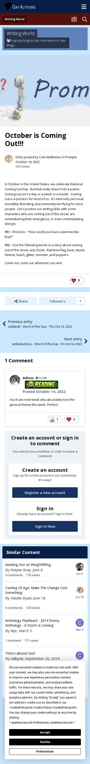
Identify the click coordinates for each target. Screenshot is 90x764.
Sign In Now (45, 526)
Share (23, 301)
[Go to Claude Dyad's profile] (80, 590)
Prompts (71, 157)
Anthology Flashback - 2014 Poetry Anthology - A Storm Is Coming (32, 623)
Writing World (21, 33)
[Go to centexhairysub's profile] (80, 623)
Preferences (45, 751)
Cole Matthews (50, 157)
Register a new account (45, 492)
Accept (45, 732)
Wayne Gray (21, 569)
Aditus (28, 378)
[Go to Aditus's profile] (15, 380)
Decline (45, 742)
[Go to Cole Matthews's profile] (9, 159)
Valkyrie (17, 658)
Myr (14, 630)
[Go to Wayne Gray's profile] (80, 567)
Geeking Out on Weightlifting (28, 564)
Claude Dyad (21, 598)
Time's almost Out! (20, 653)
